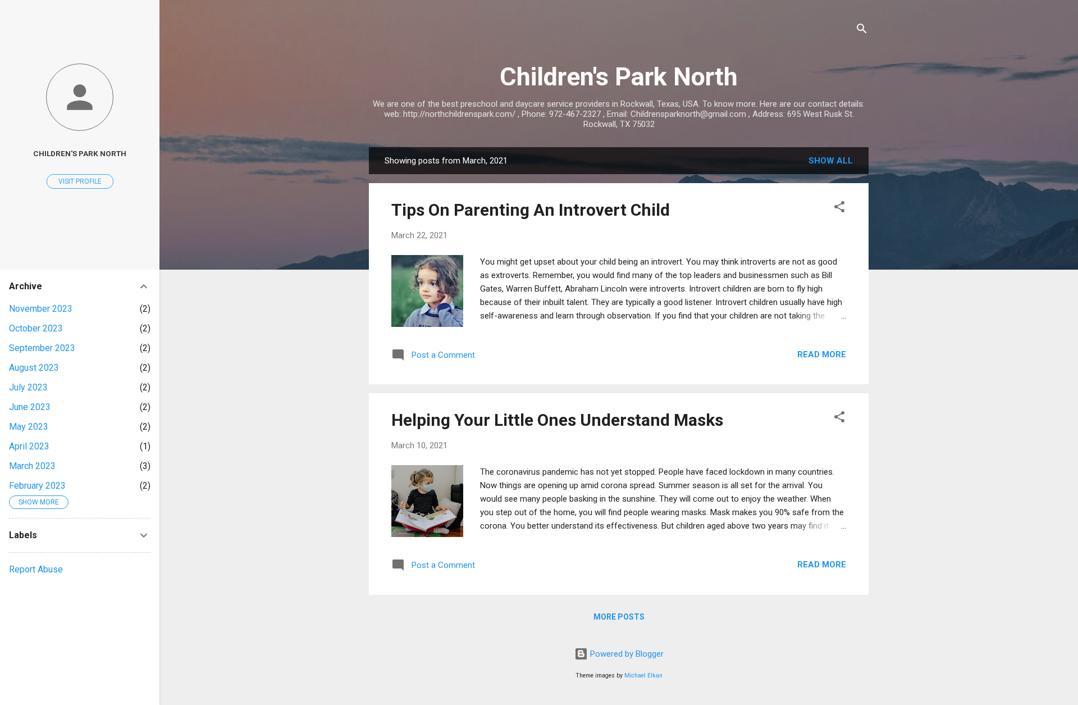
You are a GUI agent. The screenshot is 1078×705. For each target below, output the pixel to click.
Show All (830, 161)
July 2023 (28, 387)
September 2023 (42, 348)
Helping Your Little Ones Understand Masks (557, 420)
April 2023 (29, 446)
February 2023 (37, 485)
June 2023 (30, 407)
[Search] (862, 30)
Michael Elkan (643, 675)
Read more (821, 354)
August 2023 (34, 367)
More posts (619, 616)
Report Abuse (36, 569)
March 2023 (32, 466)
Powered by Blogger (626, 654)
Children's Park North (619, 77)
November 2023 (40, 308)
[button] (839, 208)
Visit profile (80, 181)
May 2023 (28, 426)
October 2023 (36, 328)
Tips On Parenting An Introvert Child (530, 210)
